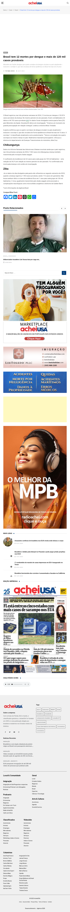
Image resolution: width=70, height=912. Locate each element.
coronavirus (61, 726)
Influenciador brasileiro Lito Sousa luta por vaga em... (21, 259)
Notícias (5, 789)
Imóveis (5, 825)
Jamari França (23, 858)
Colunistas (7, 852)
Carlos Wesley (7, 866)
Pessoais (6, 840)
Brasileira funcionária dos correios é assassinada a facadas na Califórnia (40, 573)
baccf (38, 709)
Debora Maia (7, 873)
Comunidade (12, 256)
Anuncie (5, 843)
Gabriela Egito (7, 886)
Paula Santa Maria (24, 876)
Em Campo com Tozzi (9, 805)
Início (20, 902)
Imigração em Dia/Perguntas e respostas (15, 784)
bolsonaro (46, 709)
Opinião (21, 873)
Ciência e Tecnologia (38, 793)
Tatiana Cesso (10, 71)
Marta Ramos (23, 871)
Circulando (6, 868)
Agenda (34, 804)
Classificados (9, 820)
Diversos (26, 838)
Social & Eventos (37, 807)
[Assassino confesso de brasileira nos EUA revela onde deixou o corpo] (7, 541)
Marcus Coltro (23, 866)
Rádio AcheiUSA (8, 810)
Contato (50, 902)
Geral (10, 10)
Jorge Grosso (23, 861)
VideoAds (28, 820)
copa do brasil (41, 722)
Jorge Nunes (23, 863)
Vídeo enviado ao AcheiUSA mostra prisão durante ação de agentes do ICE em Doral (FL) (18, 756)
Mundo (34, 786)
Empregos (6, 828)
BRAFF (53, 709)
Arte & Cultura (38, 799)
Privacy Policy (34, 902)
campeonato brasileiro (43, 718)
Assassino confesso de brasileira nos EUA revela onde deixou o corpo (39, 540)
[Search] (68, 3)
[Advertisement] (35, 28)
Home (5, 10)
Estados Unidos (36, 781)
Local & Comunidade (12, 775)
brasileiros (40, 714)
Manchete (14, 761)
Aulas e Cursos (28, 840)
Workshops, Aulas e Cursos (11, 838)
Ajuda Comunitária (8, 808)
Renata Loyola (23, 883)
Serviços (5, 835)
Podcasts (7, 794)
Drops (5, 878)
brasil (58, 709)
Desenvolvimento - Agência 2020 (35, 908)
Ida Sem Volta (7, 888)
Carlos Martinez (8, 863)
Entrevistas (6, 800)
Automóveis (6, 823)
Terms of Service (43, 902)
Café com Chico (8, 813)
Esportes (34, 791)
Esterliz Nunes (7, 881)
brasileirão (48, 714)
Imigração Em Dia (24, 856)
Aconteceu (35, 802)
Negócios (6, 803)
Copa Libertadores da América (46, 726)
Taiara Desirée (23, 888)
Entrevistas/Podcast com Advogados (14, 787)
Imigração (6, 741)
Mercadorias (7, 830)
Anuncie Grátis (26, 902)
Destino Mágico (7, 876)
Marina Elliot (22, 868)
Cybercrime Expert (8, 871)
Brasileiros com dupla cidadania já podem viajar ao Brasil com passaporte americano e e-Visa (18, 746)
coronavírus (40, 731)
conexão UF (56, 718)
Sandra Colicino (23, 885)
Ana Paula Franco (8, 856)
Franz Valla (6, 883)
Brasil (16, 10)
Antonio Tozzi (7, 858)
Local (33, 778)
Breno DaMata (7, 861)
